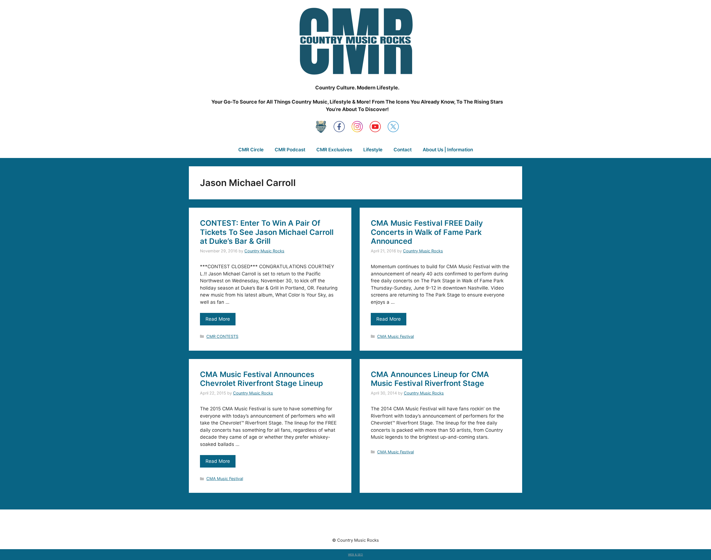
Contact (403, 149)
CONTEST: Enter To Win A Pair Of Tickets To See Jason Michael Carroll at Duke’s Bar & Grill (267, 232)
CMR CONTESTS (222, 336)
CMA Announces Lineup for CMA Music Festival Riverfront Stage (430, 379)
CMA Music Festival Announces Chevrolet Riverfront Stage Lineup (261, 379)
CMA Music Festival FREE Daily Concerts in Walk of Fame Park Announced (427, 232)
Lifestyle (372, 149)
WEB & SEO (355, 554)
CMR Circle (251, 149)
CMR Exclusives (334, 149)
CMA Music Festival (395, 336)
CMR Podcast (290, 149)
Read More (218, 319)
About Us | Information (448, 149)
